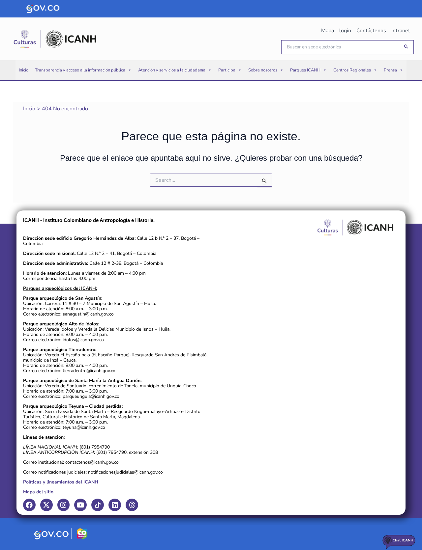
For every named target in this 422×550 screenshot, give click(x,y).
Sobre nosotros (262, 70)
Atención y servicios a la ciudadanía (171, 70)
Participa (226, 70)
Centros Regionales (352, 70)
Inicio (23, 70)
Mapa (327, 30)
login (345, 30)
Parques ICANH (305, 70)
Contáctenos (371, 30)
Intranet (400, 30)
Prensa (390, 70)
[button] (406, 47)
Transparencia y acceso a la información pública (80, 70)
